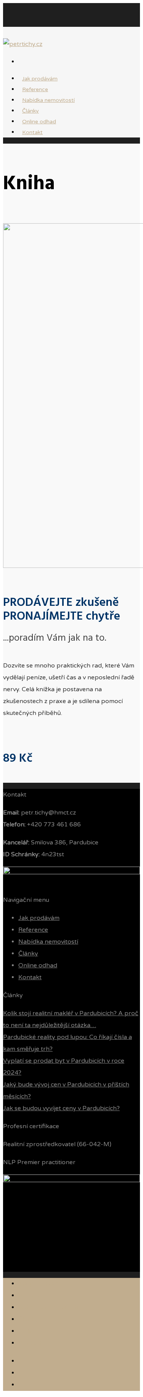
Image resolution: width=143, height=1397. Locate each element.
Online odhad (37, 965)
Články (28, 953)
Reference (33, 930)
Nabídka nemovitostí (48, 100)
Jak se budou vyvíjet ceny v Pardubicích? (61, 1108)
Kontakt (32, 132)
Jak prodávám (38, 918)
